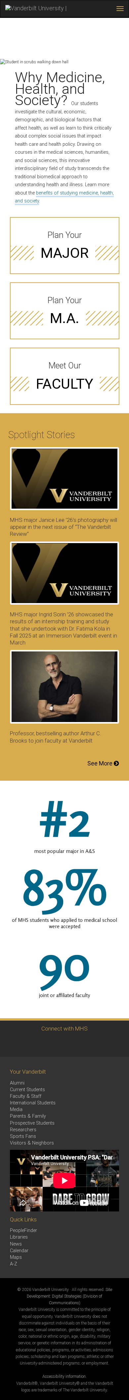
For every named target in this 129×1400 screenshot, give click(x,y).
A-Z (13, 1264)
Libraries (19, 1237)
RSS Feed (71, 1043)
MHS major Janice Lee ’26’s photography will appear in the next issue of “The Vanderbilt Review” (63, 527)
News (16, 1244)
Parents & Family (28, 1116)
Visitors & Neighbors (32, 1143)
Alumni (17, 1083)
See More (100, 763)
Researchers (23, 1130)
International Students (33, 1103)
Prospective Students (32, 1123)
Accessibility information (64, 1376)
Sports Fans (23, 1136)
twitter (53, 1043)
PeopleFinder (23, 1230)
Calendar (19, 1251)
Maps (16, 1257)
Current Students (27, 1089)
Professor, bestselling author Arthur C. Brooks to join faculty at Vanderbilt (55, 737)
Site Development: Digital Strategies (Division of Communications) (69, 1296)
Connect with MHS (64, 1028)
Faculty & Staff (25, 1096)
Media (16, 1109)
